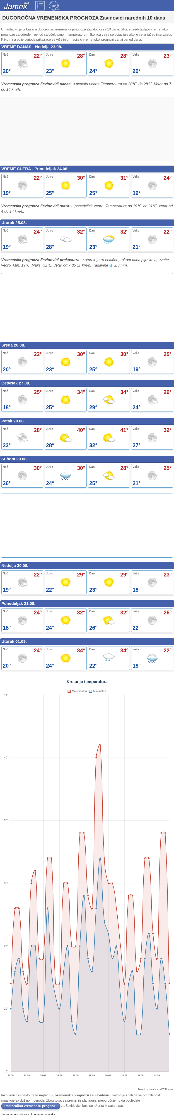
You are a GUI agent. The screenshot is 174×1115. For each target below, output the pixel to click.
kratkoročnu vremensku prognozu (31, 1106)
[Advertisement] (87, 129)
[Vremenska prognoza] (40, 6)
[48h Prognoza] (54, 6)
